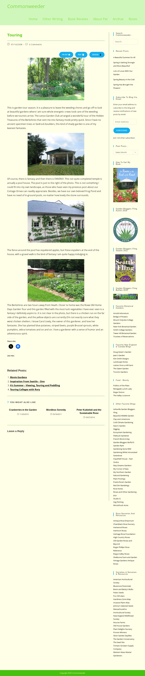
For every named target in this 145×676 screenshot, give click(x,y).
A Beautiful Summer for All (124, 57)
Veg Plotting (118, 502)
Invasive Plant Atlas (121, 602)
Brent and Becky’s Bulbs (123, 589)
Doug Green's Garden (122, 352)
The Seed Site (118, 642)
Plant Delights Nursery (122, 629)
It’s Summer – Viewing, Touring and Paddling (35, 385)
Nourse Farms (119, 622)
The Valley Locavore (121, 395)
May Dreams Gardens (122, 465)
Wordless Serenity (56, 410)
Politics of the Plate (121, 385)
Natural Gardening (121, 475)
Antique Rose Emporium (123, 520)
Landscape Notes (120, 362)
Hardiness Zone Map (122, 599)
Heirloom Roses (120, 530)
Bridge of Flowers (120, 316)
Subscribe (121, 130)
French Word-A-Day (121, 439)
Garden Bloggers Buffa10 (123, 442)
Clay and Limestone (121, 419)
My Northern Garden (122, 472)
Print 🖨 (66, 54)
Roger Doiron (118, 392)
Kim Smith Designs (121, 358)
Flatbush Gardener (121, 435)
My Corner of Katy (121, 469)
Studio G (117, 498)
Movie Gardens (18, 377)
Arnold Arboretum (121, 313)
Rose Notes (118, 488)
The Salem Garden (121, 368)
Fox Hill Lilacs (118, 596)
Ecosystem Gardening (122, 432)
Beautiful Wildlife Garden (123, 415)
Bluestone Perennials (122, 586)
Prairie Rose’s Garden (122, 482)
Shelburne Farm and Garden (125, 557)
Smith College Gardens (122, 330)
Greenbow (117, 455)
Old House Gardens (121, 625)
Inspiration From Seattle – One (27, 381)
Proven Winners (120, 632)
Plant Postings (119, 478)
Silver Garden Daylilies (122, 635)
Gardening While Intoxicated (125, 452)
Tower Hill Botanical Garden (124, 333)
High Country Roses (121, 537)
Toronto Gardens (120, 372)
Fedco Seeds (118, 592)
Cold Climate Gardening (123, 422)
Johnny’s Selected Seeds (123, 606)
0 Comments (35, 44)
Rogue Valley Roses (121, 554)
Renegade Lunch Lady (122, 389)
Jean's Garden (119, 355)
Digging (116, 429)
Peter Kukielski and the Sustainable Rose (89, 411)
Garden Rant (118, 445)
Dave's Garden (119, 426)
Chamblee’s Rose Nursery (124, 524)
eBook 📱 (97, 54)
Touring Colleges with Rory (25, 389)
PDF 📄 (81, 54)
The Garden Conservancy (123, 639)
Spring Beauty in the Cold (124, 79)
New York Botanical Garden (124, 326)
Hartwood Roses (120, 527)
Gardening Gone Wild (122, 449)
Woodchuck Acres (120, 505)
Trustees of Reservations (123, 336)
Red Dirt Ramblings (121, 485)
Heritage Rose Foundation (124, 534)
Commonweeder (26, 6)
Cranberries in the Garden (23, 410)
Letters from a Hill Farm (123, 365)
